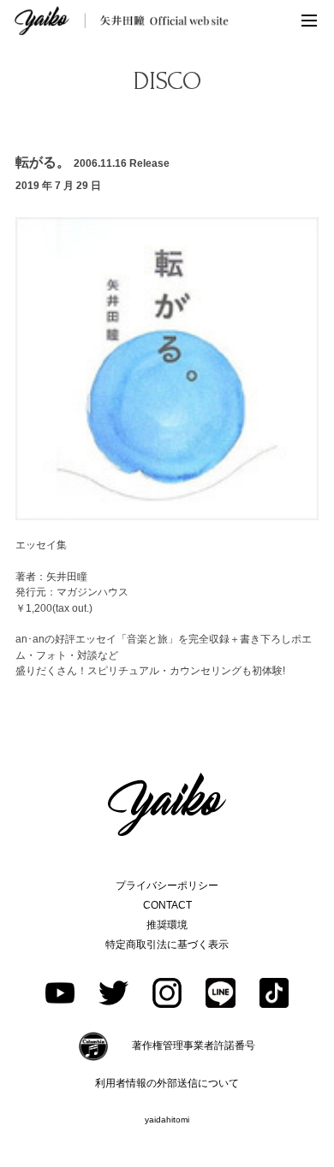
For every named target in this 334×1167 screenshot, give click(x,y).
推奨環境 (167, 925)
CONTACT (167, 905)
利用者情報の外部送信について (167, 1083)
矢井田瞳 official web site (122, 20)
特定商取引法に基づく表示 (167, 944)
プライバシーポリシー (167, 885)
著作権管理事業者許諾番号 (193, 1045)
